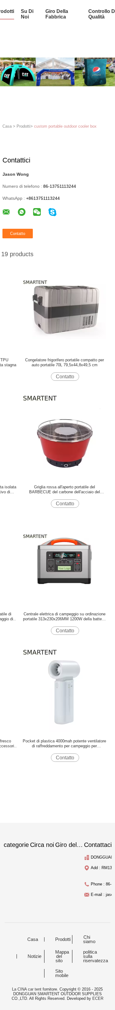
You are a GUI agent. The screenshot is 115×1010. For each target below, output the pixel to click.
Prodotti (63, 939)
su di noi (27, 14)
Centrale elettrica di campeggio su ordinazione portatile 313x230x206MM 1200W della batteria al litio (64, 617)
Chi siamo (89, 939)
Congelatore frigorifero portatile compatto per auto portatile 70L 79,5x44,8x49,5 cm (64, 362)
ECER (97, 998)
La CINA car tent (26, 989)
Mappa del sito (62, 956)
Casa (32, 939)
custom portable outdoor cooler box (65, 126)
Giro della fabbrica (56, 14)
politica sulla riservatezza (90, 956)
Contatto (65, 376)
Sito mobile (61, 973)
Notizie (34, 956)
